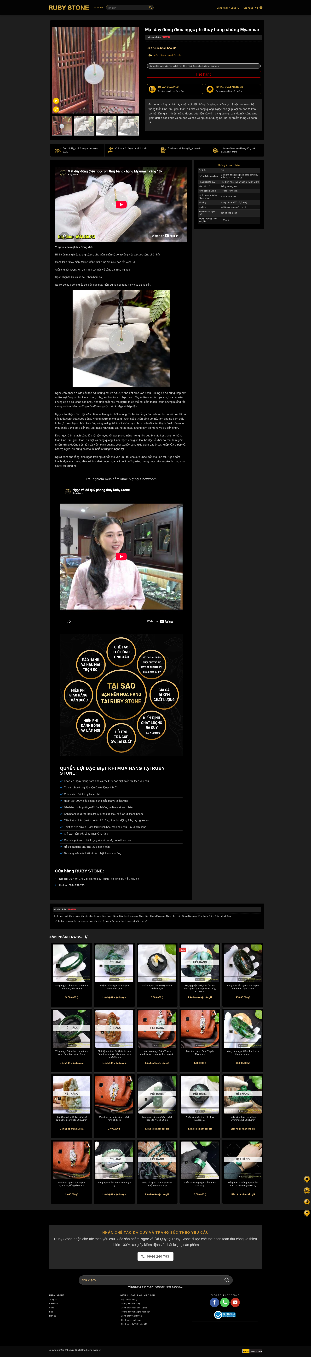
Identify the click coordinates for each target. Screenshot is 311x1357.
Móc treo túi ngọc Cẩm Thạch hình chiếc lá (114, 1118)
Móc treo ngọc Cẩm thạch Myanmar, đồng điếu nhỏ (71, 1184)
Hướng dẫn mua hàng (130, 1303)
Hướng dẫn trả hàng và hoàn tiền (135, 1312)
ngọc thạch (121, 921)
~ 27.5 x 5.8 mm (228, 196)
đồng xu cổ (141, 921)
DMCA (246, 1351)
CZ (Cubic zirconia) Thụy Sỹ (234, 207)
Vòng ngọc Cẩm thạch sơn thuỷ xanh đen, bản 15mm (71, 987)
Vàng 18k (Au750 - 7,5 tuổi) (234, 202)
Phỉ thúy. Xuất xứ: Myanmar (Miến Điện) (240, 182)
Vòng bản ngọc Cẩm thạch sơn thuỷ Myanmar (243, 1052)
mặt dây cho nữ (97, 921)
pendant (131, 921)
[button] (99, 8)
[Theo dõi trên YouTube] (235, 1302)
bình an (69, 921)
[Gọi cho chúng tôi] (225, 1302)
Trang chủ (53, 1299)
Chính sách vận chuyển (131, 1316)
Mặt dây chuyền (72, 916)
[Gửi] (150, 8)
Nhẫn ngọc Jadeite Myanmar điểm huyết (157, 987)
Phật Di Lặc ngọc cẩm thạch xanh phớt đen (114, 987)
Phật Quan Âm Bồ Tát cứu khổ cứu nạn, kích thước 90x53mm (71, 1118)
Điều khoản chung (129, 1299)
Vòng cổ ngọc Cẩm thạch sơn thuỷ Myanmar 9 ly (157, 1184)
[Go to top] (307, 1213)
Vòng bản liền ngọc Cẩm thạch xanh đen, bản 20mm (243, 987)
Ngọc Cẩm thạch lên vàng (125, 916)
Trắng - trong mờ (229, 186)
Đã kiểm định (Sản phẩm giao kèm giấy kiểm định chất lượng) (239, 176)
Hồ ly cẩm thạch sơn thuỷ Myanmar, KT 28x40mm (243, 1118)
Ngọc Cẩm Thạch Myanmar (152, 916)
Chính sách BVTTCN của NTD (134, 1324)
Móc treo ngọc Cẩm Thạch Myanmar (200, 1052)
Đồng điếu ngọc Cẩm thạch (195, 916)
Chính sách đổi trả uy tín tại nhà (82, 794)
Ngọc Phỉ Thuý (173, 916)
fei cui (77, 921)
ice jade (84, 921)
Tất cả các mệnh (229, 213)
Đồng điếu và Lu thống (220, 916)
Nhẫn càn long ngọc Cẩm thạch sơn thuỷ (200, 1184)
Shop (51, 1307)
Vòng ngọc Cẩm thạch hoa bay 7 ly (114, 1184)
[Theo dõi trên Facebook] (214, 1302)
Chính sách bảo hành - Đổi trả (134, 1307)
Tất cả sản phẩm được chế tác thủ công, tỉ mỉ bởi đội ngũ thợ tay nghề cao (106, 820)
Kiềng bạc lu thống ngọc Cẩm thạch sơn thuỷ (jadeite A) (243, 1184)
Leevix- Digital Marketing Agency (84, 1349)
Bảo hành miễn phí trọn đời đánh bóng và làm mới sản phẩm (98, 807)
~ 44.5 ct (225, 220)
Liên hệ (52, 1316)
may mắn (110, 921)
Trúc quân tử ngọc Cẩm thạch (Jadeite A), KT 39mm (157, 1118)
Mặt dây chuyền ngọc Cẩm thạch (96, 916)
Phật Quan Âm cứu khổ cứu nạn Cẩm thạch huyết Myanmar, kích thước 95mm (114, 1054)
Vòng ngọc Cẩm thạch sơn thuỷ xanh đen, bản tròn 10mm (71, 1052)
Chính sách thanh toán (131, 1320)
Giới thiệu (53, 1303)
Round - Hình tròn (229, 191)
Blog (51, 1312)
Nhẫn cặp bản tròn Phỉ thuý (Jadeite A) (200, 1118)
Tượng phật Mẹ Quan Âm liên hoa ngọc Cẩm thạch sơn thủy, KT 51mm (200, 988)
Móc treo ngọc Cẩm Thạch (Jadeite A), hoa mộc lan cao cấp (157, 1052)
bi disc (61, 921)
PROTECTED (256, 1351)
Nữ (222, 170)
